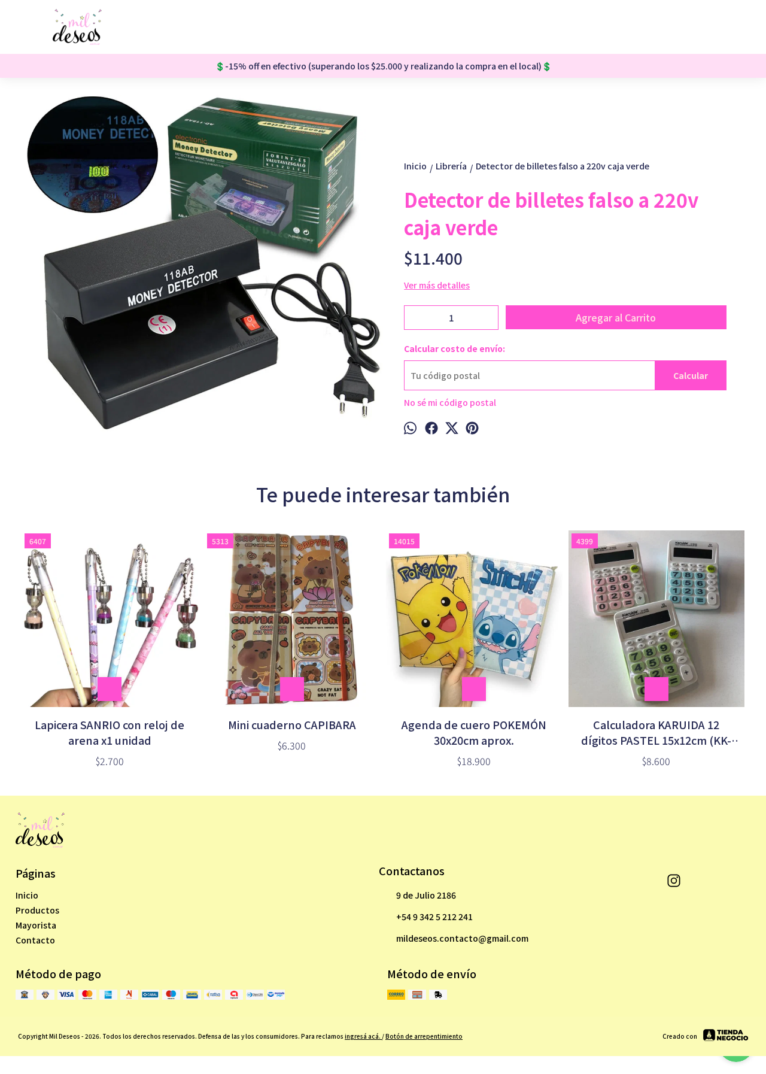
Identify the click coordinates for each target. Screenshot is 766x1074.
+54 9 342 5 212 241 (434, 917)
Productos (37, 910)
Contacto (35, 940)
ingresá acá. (363, 1035)
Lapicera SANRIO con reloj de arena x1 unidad (109, 732)
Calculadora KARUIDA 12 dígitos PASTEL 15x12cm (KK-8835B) (656, 732)
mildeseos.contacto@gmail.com (462, 938)
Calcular (690, 375)
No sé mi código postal (450, 402)
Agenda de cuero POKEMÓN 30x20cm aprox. (474, 732)
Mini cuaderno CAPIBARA (292, 724)
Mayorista (36, 925)
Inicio (27, 895)
